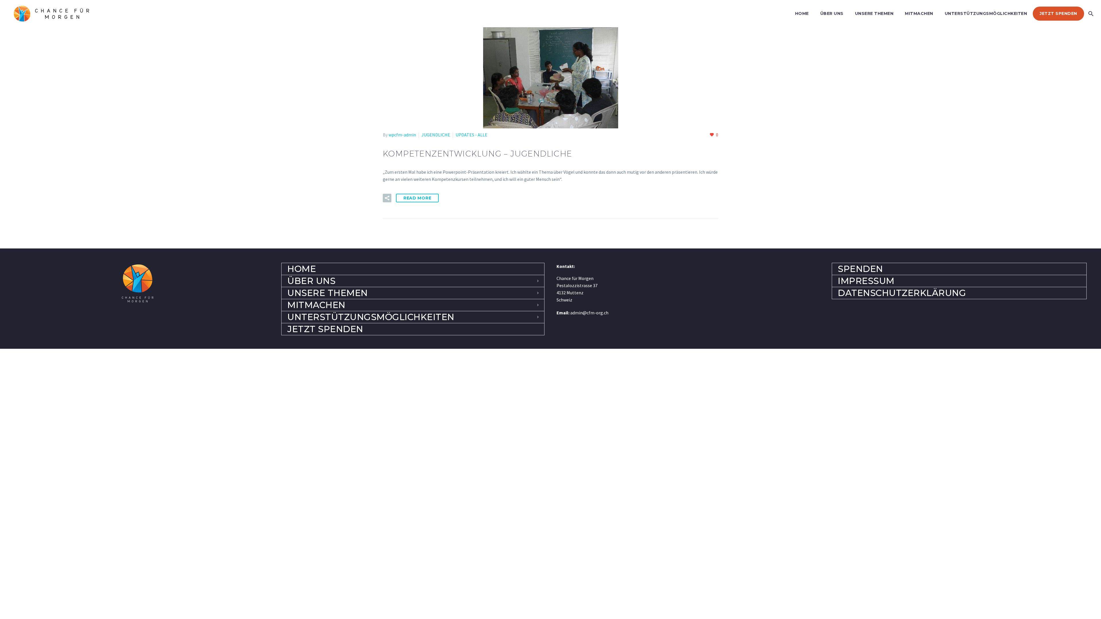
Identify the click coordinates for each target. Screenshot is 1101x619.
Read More (417, 198)
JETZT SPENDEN (1058, 13)
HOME (802, 13)
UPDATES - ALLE (471, 135)
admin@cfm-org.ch (589, 313)
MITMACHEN (919, 13)
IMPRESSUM (866, 280)
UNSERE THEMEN (874, 13)
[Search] (1090, 13)
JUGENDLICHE (435, 135)
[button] (387, 198)
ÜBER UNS (832, 13)
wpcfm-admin (402, 135)
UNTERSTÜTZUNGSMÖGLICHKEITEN (986, 13)
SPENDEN (860, 268)
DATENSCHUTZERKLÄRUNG (902, 292)
